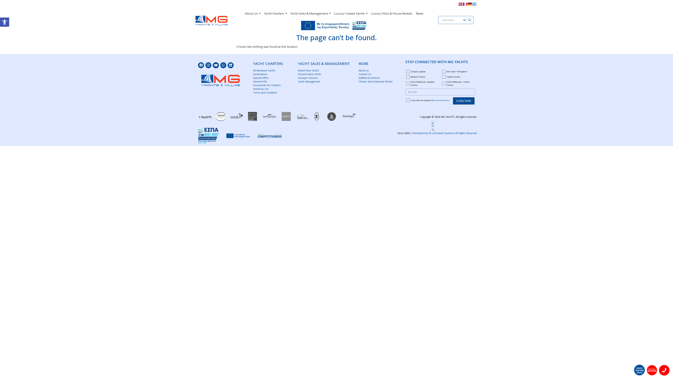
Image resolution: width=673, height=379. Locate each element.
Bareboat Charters (418, 77)
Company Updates (418, 71)
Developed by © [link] (445, 133)
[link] (4, 22)
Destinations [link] (260, 74)
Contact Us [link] (365, 74)
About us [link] (364, 70)
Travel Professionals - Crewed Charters (457, 83)
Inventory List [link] (260, 89)
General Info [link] (260, 81)
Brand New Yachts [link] (308, 70)
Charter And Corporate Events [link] (376, 81)
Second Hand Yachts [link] (309, 74)
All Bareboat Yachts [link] (264, 70)
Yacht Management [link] (309, 81)
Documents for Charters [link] (267, 85)
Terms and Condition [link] (265, 92)
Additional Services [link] (369, 77)
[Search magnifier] (469, 20)
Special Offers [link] (261, 77)
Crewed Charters (453, 77)
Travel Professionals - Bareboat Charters (422, 83)
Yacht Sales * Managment (456, 71)
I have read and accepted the (430, 100)
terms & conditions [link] (442, 100)
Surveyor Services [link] (308, 77)
